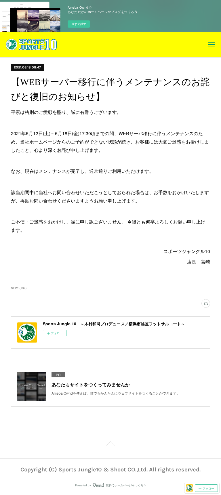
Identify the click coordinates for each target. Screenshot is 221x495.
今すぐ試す (79, 24)
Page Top (110, 446)
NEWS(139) (18, 288)
